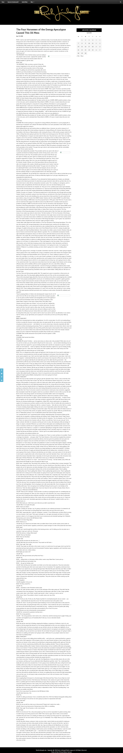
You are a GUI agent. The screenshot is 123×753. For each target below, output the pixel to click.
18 (92, 46)
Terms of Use (54, 752)
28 (78, 53)
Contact (70, 752)
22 (82, 50)
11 (92, 43)
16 (85, 46)
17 (89, 46)
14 (78, 46)
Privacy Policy (63, 752)
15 (82, 46)
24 (89, 50)
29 (82, 53)
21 (78, 50)
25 (92, 50)
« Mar (78, 56)
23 (85, 50)
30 (85, 53)
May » (82, 56)
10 (89, 43)
